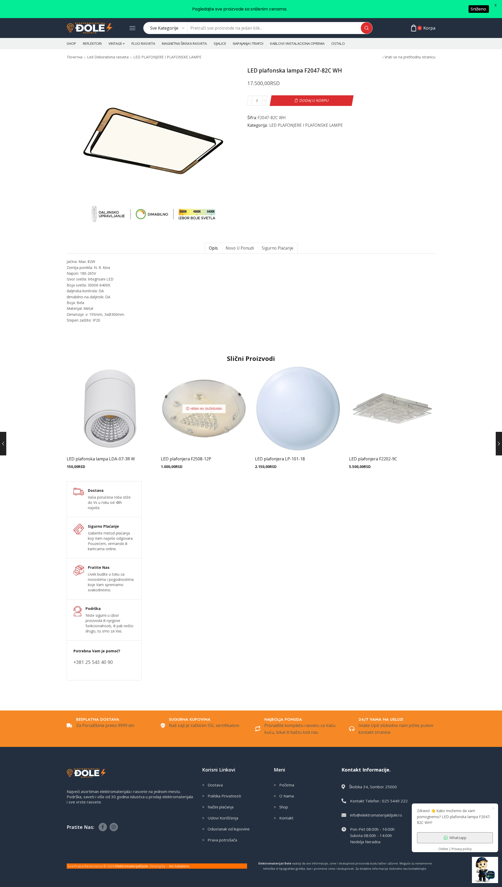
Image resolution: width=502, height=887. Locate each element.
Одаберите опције (109, 443)
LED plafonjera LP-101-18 (280, 459)
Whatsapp (457, 837)
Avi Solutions (179, 866)
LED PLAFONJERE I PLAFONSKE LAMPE (167, 56)
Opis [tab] (213, 248)
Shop (71, 43)
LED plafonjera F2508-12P (186, 459)
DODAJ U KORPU (314, 100)
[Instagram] (114, 827)
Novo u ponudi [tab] (240, 248)
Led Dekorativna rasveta (108, 56)
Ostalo (338, 43)
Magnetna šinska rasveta (184, 43)
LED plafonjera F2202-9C (373, 459)
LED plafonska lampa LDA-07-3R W (101, 459)
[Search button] (366, 28)
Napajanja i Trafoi (248, 43)
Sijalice (220, 43)
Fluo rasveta (143, 43)
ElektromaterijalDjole (131, 866)
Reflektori (92, 43)
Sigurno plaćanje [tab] (277, 248)
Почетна (74, 56)
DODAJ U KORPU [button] (298, 443)
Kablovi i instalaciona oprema (297, 43)
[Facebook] (103, 827)
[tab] (213, 248)
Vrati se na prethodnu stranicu (410, 56)
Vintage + (117, 43)
